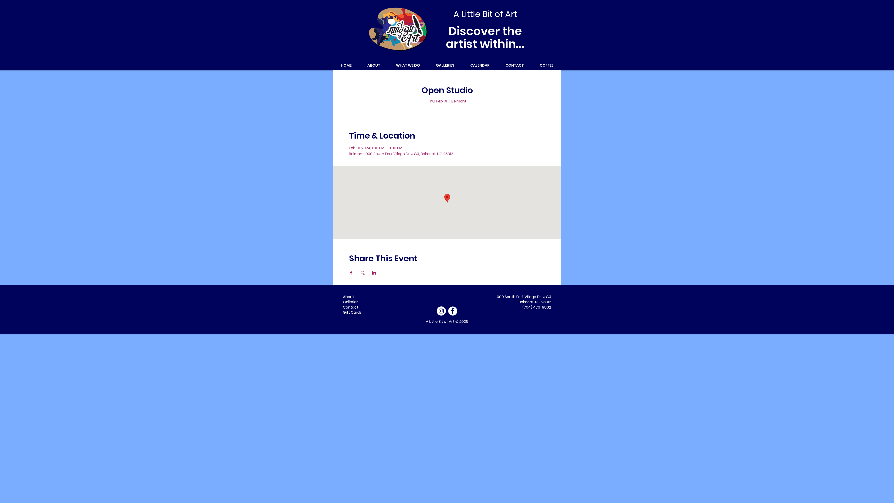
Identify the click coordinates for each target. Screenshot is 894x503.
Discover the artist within (485, 37)
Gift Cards (352, 312)
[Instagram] (441, 311)
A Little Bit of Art (440, 321)
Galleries (350, 302)
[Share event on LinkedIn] (374, 273)
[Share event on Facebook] (351, 273)
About (348, 296)
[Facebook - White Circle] (452, 311)
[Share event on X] (362, 273)
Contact (350, 307)
